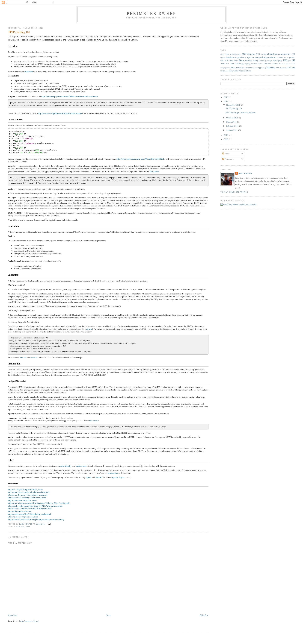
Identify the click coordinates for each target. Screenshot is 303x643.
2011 (226, 101)
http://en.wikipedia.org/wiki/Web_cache (25, 489)
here (21, 357)
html (231, 60)
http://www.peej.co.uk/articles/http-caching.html (29, 492)
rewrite (89, 328)
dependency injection (244, 57)
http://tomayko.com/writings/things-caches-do (28, 494)
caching (20, 527)
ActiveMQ (233, 54)
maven (254, 63)
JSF (293, 60)
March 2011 (231, 121)
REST (233, 67)
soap (264, 68)
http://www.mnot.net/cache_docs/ (22, 500)
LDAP (237, 63)
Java (262, 60)
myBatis (260, 64)
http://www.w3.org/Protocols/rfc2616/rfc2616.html (60, 113)
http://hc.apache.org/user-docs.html (23, 516)
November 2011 (233, 104)
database (230, 57)
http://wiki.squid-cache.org (19, 511)
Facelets (280, 57)
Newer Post (12, 615)
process (227, 68)
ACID (227, 54)
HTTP (28, 527)
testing (291, 67)
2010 (226, 135)
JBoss (275, 60)
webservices (238, 70)
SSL (277, 67)
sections (33, 357)
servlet (254, 68)
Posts (226, 153)
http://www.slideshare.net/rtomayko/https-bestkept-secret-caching (36, 519)
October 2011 (232, 117)
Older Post (204, 615)
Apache (114, 477)
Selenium (248, 67)
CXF (293, 54)
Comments (229, 159)
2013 (226, 97)
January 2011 (232, 130)
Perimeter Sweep (151, 13)
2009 (226, 139)
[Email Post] (49, 524)
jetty (280, 60)
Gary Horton (245, 173)
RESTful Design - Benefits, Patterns (241, 112)
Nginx (122, 477)
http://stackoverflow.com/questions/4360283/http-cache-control (35, 505)
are (25, 357)
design (258, 57)
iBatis (241, 60)
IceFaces (248, 60)
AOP (244, 53)
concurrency (284, 53)
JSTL (227, 64)
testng (222, 71)
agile (239, 54)
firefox (286, 57)
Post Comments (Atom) (29, 621)
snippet (259, 67)
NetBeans (267, 63)
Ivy (259, 60)
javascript (268, 60)
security (240, 67)
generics (292, 57)
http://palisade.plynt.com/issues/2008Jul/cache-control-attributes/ (69, 96)
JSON (222, 63)
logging (247, 63)
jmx (289, 60)
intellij (255, 60)
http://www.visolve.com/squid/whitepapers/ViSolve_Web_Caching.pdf (38, 503)
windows (247, 71)
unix (226, 71)
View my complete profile (234, 192)
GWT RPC (224, 60)
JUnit (232, 63)
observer (275, 63)
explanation (113, 473)
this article (154, 171)
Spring (271, 67)
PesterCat (282, 64)
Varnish (98, 477)
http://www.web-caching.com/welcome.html (27, 497)
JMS (285, 60)
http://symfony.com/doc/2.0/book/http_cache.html (29, 514)
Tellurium (283, 68)
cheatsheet (272, 53)
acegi (222, 54)
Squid (88, 477)
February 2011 (232, 125)
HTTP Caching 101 (234, 108)
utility (231, 71)
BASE (258, 54)
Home (108, 615)
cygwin (222, 57)
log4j (242, 63)
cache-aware (81, 465)
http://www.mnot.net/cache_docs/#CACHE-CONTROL (140, 158)
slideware (28, 71)
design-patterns (268, 57)
